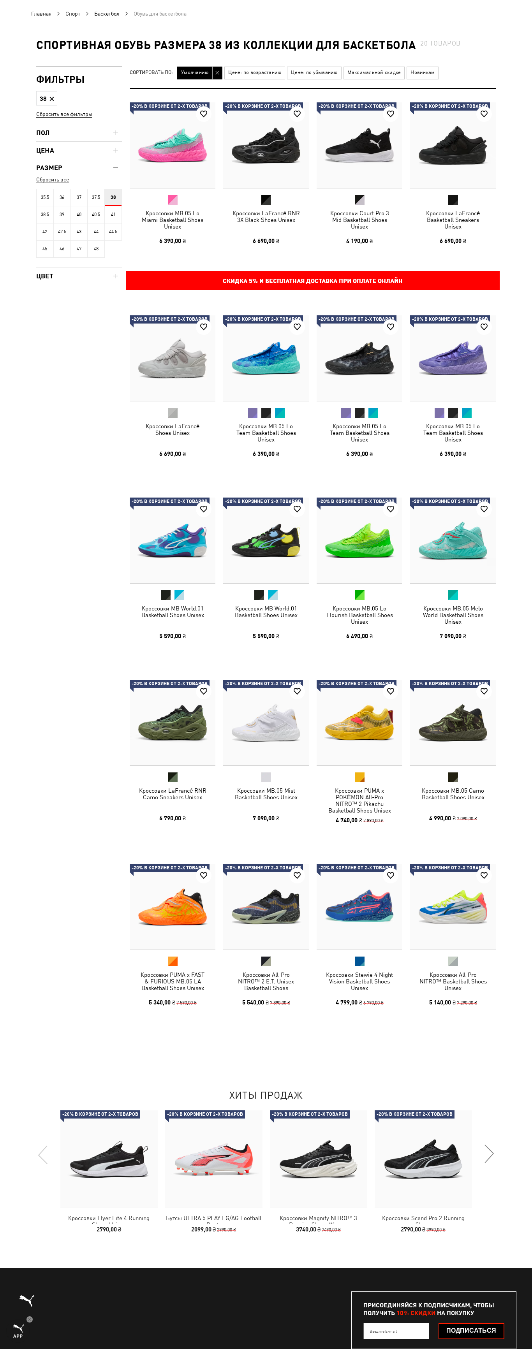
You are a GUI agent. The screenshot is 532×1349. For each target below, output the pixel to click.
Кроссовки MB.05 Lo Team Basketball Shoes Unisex (266, 433)
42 (44, 231)
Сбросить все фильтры (64, 114)
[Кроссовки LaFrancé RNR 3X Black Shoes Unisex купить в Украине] (266, 145)
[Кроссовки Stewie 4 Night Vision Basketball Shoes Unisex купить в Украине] (359, 907)
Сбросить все (52, 179)
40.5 (96, 214)
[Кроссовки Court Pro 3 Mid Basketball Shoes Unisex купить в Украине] (359, 145)
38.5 (45, 214)
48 (96, 249)
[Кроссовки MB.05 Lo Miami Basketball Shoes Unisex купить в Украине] (172, 145)
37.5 (96, 197)
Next (489, 1154)
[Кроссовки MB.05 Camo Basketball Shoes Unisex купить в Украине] (453, 722)
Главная (41, 14)
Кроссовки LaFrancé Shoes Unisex (172, 429)
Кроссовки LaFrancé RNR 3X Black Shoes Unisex (266, 216)
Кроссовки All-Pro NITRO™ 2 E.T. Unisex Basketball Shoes (266, 981)
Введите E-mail (383, 1331)
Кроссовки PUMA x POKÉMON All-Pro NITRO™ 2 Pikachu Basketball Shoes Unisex (359, 800)
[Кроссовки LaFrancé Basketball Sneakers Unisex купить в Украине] (453, 145)
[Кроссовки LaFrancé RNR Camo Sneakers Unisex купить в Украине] (172, 722)
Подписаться (471, 1330)
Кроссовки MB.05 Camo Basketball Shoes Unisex (453, 793)
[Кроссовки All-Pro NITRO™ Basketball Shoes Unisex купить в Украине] (453, 907)
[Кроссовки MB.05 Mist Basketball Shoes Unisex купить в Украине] (266, 722)
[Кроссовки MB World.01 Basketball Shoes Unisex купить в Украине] (172, 540)
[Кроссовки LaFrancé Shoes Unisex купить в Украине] (172, 358)
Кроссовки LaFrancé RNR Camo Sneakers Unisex (172, 793)
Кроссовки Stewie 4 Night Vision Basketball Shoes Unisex (359, 981)
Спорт (72, 14)
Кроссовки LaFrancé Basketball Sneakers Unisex (453, 220)
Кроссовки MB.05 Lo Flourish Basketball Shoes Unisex (359, 615)
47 (79, 249)
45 (44, 249)
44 (96, 231)
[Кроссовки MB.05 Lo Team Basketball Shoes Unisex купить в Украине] (266, 358)
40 (79, 214)
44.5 (113, 231)
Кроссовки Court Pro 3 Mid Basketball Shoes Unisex (359, 220)
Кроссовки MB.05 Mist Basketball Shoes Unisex (266, 793)
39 (62, 214)
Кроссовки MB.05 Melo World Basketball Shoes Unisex (453, 615)
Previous (43, 1154)
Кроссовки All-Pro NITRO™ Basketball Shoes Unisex (453, 981)
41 (113, 214)
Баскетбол (107, 14)
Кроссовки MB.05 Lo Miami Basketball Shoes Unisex (172, 220)
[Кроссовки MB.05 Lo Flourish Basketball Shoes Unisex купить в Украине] (359, 540)
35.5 (45, 197)
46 (62, 249)
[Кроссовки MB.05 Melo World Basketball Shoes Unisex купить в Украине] (453, 540)
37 (79, 197)
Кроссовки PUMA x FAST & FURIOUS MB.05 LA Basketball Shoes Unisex (172, 981)
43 (79, 231)
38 (113, 197)
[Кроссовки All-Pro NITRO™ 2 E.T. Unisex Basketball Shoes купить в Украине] (266, 907)
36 (62, 197)
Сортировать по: (151, 72)
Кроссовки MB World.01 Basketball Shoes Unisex (172, 611)
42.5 (62, 231)
